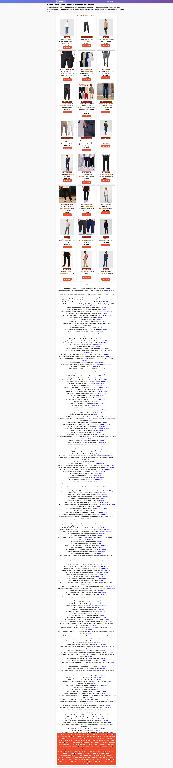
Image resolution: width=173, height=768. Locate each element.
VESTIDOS (111, 744)
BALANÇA (103, 755)
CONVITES (68, 736)
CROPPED (68, 746)
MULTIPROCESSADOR (64, 755)
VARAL (113, 761)
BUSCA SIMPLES (61, 1)
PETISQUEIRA (88, 755)
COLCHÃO (61, 736)
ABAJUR (69, 748)
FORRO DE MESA (70, 742)
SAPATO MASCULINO (88, 734)
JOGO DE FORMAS (84, 757)
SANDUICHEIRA (109, 752)
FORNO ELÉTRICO (89, 752)
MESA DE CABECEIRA (103, 759)
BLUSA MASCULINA (74, 740)
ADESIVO (107, 761)
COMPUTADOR (70, 738)
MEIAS (77, 744)
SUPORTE (101, 761)
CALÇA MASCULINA (99, 736)
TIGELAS (75, 757)
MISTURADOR (105, 754)
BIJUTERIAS (103, 744)
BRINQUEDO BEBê (110, 742)
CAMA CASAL (87, 748)
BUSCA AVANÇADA (111, 1)
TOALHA (61, 734)
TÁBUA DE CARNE (68, 754)
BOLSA (67, 734)
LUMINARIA (63, 748)
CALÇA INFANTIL (110, 736)
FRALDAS (98, 738)
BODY (66, 740)
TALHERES (61, 742)
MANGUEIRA (73, 761)
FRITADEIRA (79, 750)
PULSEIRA (92, 738)
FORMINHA (96, 754)
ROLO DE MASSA (80, 759)
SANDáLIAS (83, 744)
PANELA (106, 740)
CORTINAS (82, 746)
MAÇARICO (61, 759)
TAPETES (87, 742)
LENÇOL (98, 734)
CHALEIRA (62, 757)
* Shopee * (107, 288)
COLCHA (110, 734)
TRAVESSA (102, 757)
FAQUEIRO (96, 755)
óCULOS (96, 744)
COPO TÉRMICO (87, 754)
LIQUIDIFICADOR (107, 748)
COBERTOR (79, 742)
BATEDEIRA (61, 750)
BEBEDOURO (110, 755)
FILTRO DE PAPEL (77, 755)
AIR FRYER (79, 738)
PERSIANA (97, 746)
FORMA (67, 752)
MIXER (95, 750)
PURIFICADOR (70, 750)
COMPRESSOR (82, 761)
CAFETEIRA (78, 754)
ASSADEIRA (94, 757)
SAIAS (62, 746)
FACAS (81, 752)
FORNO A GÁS (100, 752)
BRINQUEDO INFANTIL (97, 742)
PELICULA (86, 763)
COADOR (68, 757)
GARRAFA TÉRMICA (104, 750)
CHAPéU (90, 744)
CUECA (101, 740)
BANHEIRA (105, 738)
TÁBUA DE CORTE (63, 761)
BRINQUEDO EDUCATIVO (66, 744)
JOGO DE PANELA (91, 759)
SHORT (63, 738)
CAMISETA (75, 746)
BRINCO (85, 738)
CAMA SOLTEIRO (97, 748)
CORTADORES (69, 759)
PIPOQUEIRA (74, 752)
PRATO (112, 740)
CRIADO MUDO (77, 748)
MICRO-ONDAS (88, 750)
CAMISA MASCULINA (92, 740)
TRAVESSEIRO (92, 761)
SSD (73, 736)
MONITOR (78, 736)
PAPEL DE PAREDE (106, 746)
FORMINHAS (109, 757)
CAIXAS (113, 759)
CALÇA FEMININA (87, 736)
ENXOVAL (104, 734)
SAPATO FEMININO (75, 734)
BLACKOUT (89, 746)
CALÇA (83, 740)
